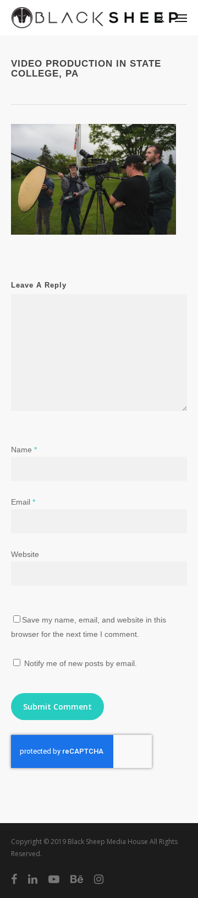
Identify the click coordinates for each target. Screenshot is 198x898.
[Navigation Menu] (181, 17)
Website (25, 554)
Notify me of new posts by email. (80, 663)
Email (23, 501)
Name (24, 449)
